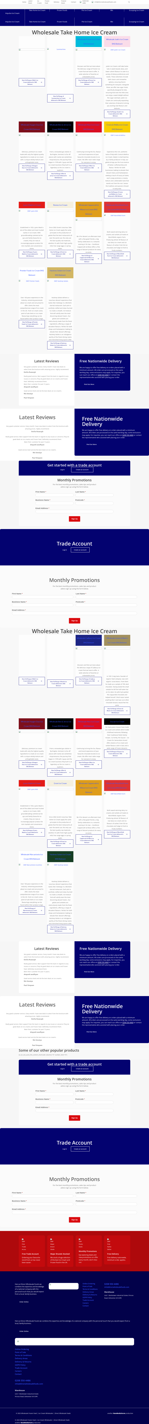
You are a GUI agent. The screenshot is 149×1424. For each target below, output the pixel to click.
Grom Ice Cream (60, 783)
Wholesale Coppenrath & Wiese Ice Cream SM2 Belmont (89, 209)
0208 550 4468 (103, 375)
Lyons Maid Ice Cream (32, 205)
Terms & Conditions (90, 1289)
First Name (40, 492)
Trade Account (88, 1300)
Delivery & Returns (90, 1295)
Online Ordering (89, 1284)
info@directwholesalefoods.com (116, 1287)
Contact (86, 1306)
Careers (86, 1303)
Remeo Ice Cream (60, 205)
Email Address (42, 508)
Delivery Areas (88, 1292)
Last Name (80, 492)
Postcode (80, 500)
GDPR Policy (87, 1297)
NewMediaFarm (119, 1413)
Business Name (42, 500)
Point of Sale (87, 1286)
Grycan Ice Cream (117, 721)
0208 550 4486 (111, 1284)
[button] (32, 82)
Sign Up (74, 519)
